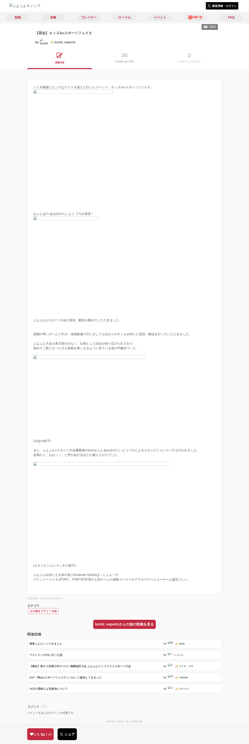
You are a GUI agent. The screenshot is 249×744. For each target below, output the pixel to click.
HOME (110, 721)
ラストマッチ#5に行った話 (45, 654)
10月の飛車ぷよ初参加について (48, 688)
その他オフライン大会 (43, 611)
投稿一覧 (123, 721)
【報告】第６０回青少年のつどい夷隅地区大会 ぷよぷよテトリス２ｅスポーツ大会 (80, 666)
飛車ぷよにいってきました (45, 643)
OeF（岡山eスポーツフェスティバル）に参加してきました (65, 677)
